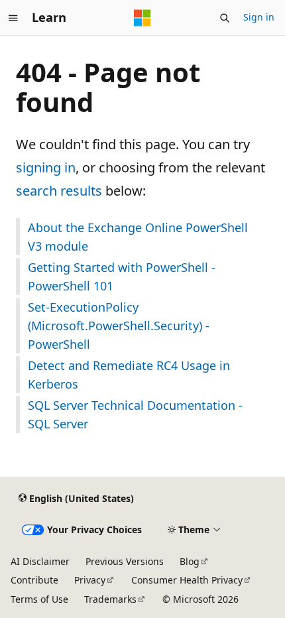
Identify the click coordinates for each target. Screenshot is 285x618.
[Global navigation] (13, 18)
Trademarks (110, 599)
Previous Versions (125, 561)
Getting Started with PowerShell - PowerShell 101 (121, 276)
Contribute (34, 580)
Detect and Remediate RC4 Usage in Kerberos (129, 374)
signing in (46, 167)
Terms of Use (39, 599)
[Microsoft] (142, 18)
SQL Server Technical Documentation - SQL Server (135, 414)
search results (59, 191)
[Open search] (224, 18)
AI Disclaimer (40, 561)
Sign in (258, 17)
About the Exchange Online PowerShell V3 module (138, 236)
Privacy (89, 580)
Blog (190, 561)
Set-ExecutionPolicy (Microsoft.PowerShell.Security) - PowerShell (118, 325)
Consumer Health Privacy (187, 580)
